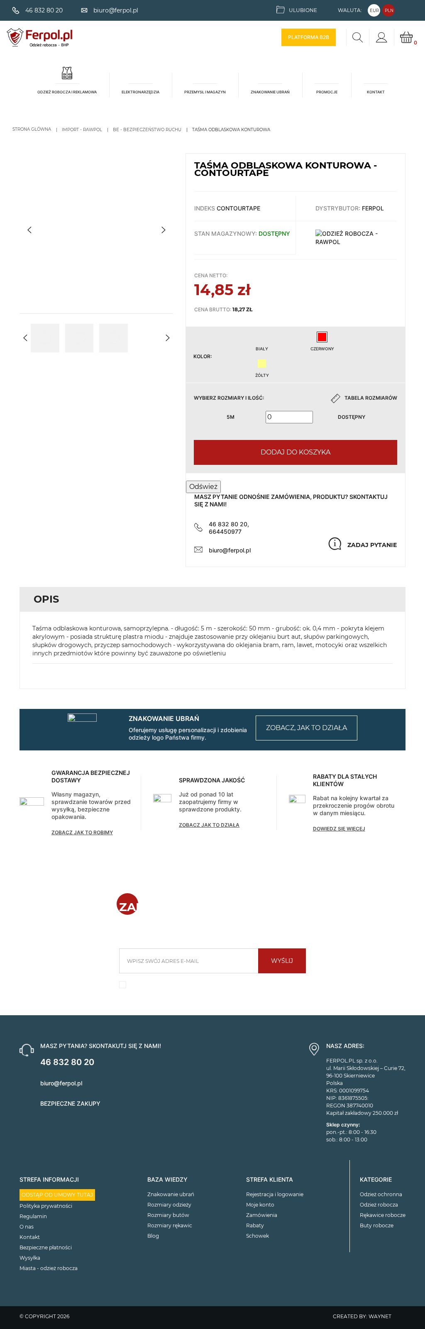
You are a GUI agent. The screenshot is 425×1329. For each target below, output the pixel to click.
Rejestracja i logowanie (274, 1194)
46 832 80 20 (67, 1062)
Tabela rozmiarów (370, 398)
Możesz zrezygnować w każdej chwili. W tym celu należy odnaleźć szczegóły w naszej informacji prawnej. (216, 987)
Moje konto (260, 1205)
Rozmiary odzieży (169, 1205)
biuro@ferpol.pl (230, 550)
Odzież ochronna (381, 1194)
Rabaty (255, 1225)
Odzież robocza (379, 1205)
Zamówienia (261, 1215)
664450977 (225, 531)
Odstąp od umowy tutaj (57, 1195)
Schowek (257, 1236)
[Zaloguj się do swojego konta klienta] (381, 37)
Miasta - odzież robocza (49, 1268)
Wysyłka (30, 1258)
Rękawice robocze (382, 1215)
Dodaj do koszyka (295, 452)
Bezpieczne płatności (46, 1247)
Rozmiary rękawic (169, 1225)
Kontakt (30, 1237)
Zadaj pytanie (372, 545)
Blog (153, 1236)
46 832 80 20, (229, 524)
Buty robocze (376, 1225)
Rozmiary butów (168, 1215)
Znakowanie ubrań (170, 1194)
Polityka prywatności (46, 1206)
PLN (389, 10)
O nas (27, 1227)
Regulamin (33, 1216)
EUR (374, 10)
